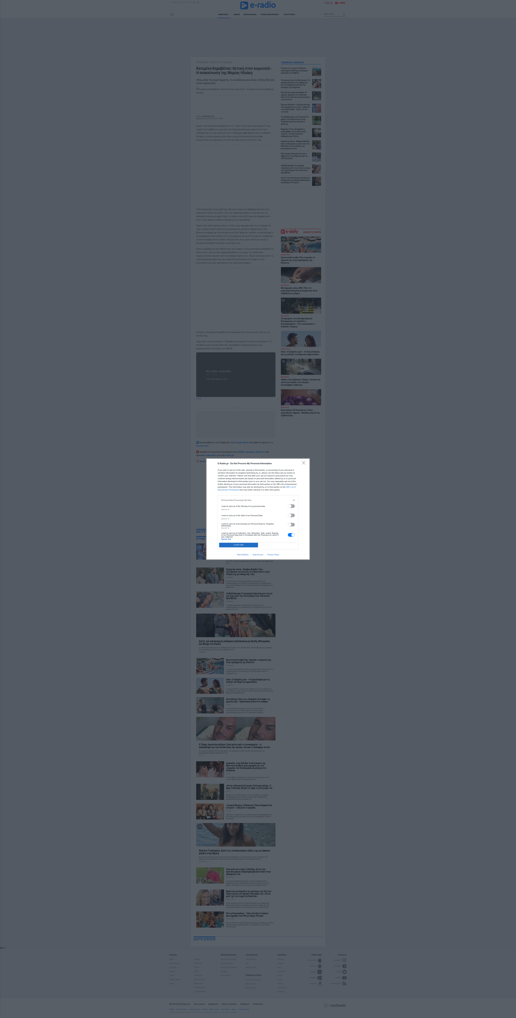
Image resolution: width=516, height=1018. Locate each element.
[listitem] (258, 500)
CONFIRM (239, 545)
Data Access (258, 555)
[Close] (304, 463)
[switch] (291, 506)
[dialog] (258, 509)
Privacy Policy (273, 555)
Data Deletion (243, 555)
